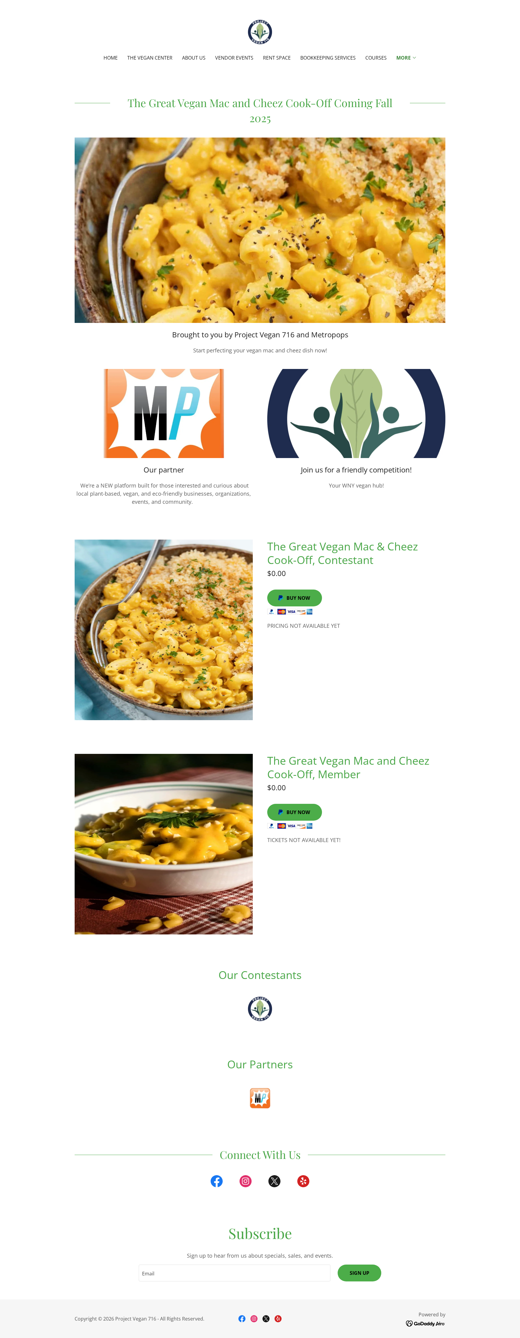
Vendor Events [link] (234, 57)
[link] (260, 31)
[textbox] (234, 1273)
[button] (406, 57)
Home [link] (111, 57)
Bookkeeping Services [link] (328, 57)
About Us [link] (194, 57)
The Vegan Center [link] (149, 57)
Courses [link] (376, 57)
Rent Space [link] (277, 57)
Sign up (359, 1273)
